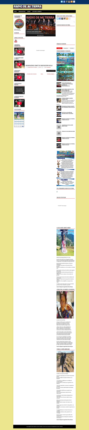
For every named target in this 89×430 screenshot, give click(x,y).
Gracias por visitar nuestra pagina (34, 31)
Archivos (72, 48)
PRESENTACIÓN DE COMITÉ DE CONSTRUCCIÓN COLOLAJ (39, 65)
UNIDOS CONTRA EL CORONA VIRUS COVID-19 (68, 119)
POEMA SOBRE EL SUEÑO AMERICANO (67, 99)
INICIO (15, 11)
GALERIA (28, 11)
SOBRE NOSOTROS (22, 11)
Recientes (59, 48)
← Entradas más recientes (31, 73)
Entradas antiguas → (51, 73)
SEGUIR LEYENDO (51, 70)
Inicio (42, 73)
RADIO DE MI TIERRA (38, 426)
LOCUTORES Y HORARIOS (37, 11)
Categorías (66, 48)
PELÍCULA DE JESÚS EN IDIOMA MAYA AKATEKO (67, 113)
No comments (48, 67)
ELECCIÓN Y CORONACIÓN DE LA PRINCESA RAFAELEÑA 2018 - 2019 (68, 90)
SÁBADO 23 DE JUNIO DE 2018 (68, 131)
